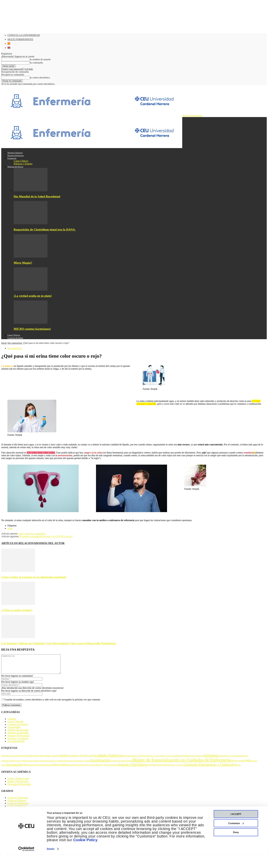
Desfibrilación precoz (153, 756)
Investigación (100, 760)
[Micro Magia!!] (30, 256)
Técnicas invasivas (176, 765)
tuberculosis (163, 765)
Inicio (4, 343)
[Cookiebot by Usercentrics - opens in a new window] (26, 849)
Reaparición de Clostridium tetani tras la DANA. (45, 229)
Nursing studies (237, 760)
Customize (234, 823)
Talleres (154, 765)
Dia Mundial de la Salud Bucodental (37, 196)
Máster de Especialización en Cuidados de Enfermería (181, 759)
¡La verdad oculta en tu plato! (33, 295)
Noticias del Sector (15, 166)
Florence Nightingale (23, 761)
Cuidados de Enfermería (81, 755)
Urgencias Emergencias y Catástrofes (210, 764)
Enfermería (211, 755)
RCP (23, 764)
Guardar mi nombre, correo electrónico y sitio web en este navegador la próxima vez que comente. (52, 699)
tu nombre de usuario (40, 59)
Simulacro (83, 765)
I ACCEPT (236, 814)
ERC (12, 761)
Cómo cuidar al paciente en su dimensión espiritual (33, 577)
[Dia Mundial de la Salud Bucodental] (30, 190)
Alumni (11, 718)
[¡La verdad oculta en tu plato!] (30, 289)
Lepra (129, 760)
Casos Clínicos (21, 161)
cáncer (125, 755)
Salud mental (59, 764)
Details (50, 849)
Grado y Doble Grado (18, 778)
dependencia (133, 756)
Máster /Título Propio (17, 781)
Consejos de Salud (15, 338)
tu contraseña (36, 62)
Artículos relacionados (21, 543)
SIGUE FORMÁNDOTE (20, 39)
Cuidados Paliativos (108, 755)
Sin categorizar (14, 343)
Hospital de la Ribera (55, 761)
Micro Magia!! (23, 262)
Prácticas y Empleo (23, 163)
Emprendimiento (197, 756)
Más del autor (53, 543)
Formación (11, 158)
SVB (149, 765)
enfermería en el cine (229, 755)
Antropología (11, 756)
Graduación (37, 761)
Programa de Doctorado (19, 784)
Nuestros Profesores (15, 155)
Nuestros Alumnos (15, 153)
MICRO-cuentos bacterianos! (32, 328)
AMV (3, 756)
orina (9, 528)
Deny (236, 832)
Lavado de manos (118, 760)
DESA (141, 756)
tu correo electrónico (40, 77)
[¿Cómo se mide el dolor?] (18, 604)
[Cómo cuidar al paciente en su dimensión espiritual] (18, 571)
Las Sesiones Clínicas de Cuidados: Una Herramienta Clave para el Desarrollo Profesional (58, 643)
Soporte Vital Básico (133, 764)
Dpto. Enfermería (169, 756)
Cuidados (62, 755)
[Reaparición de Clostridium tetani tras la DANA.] (30, 223)
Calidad (53, 756)
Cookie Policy (85, 840)
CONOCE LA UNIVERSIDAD (23, 35)
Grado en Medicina (16, 806)
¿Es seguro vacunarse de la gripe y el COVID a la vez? (46, 536)
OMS (247, 760)
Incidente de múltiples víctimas (77, 761)
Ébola (238, 765)
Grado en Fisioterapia (18, 803)
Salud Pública (73, 765)
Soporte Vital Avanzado (107, 764)
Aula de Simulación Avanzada (33, 755)
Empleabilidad (183, 755)
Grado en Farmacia (16, 800)
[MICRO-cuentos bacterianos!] (30, 323)
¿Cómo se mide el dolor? (17, 610)
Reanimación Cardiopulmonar (39, 765)
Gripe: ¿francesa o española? (31, 533)
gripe (44, 761)
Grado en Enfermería (17, 797)
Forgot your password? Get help (17, 69)
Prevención (14, 764)
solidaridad (92, 765)
